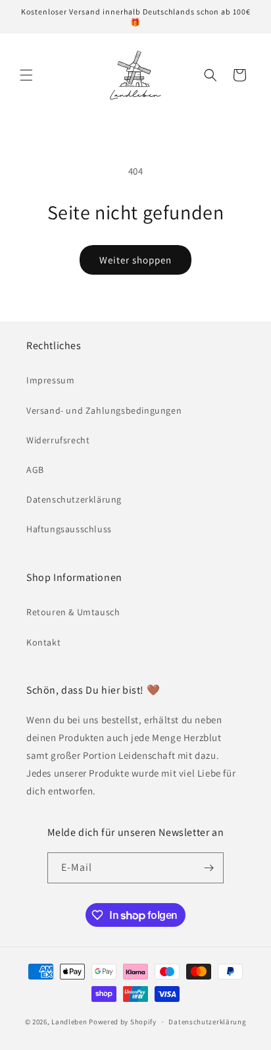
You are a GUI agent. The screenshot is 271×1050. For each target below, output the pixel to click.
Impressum (50, 380)
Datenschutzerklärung (74, 499)
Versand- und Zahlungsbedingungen (104, 410)
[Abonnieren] (208, 867)
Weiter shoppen (135, 260)
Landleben (69, 1021)
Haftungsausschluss (69, 529)
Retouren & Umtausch (73, 612)
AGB (35, 470)
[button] (26, 75)
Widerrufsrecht (57, 440)
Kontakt (43, 642)
